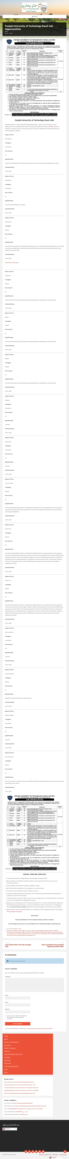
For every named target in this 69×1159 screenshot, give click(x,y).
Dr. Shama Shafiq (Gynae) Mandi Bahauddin (22, 1103)
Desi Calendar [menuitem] (63, 1154)
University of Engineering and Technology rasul (23, 935)
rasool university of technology (39, 933)
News (11, 33)
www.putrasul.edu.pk (16, 911)
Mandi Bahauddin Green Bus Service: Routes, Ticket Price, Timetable (21, 1090)
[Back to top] (65, 1151)
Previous (7, 943)
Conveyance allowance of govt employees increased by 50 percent (21, 1087)
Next (62, 943)
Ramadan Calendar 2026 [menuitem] (45, 1154)
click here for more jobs (12, 262)
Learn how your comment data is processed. (40, 1028)
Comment (8, 976)
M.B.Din (51, 126)
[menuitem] (27, 1036)
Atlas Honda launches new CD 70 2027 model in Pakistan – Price (20, 1085)
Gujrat (29, 930)
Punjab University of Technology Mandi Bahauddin (33, 932)
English (7, 1129)
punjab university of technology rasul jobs (20, 933)
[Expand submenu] (50, 1039)
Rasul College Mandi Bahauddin (55, 933)
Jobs (20, 928)
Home (6, 33)
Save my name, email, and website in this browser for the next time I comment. (17, 1017)
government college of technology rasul (17, 930)
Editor (15, 928)
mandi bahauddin (39, 930)
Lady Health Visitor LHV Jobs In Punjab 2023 (18, 945)
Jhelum (33, 930)
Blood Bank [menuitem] (55, 1154)
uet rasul (9, 935)
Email (7, 1002)
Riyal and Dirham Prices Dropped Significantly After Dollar (53, 945)
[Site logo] (34, 11)
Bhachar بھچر (24, 1114)
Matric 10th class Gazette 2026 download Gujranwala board (19, 1082)
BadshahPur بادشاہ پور (22, 1111)
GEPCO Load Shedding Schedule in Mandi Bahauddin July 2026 (19, 1093)
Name (7, 995)
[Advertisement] (51, 1136)
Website (7, 1009)
